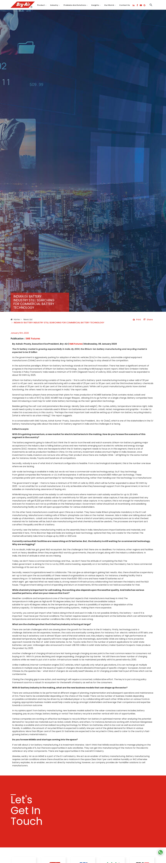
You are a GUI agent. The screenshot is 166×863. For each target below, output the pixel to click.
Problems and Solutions (75, 5)
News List (28, 319)
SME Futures (75, 343)
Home (17, 319)
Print (138, 319)
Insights (95, 5)
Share (150, 319)
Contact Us (124, 5)
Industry (54, 5)
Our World (109, 5)
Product (41, 5)
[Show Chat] (160, 852)
